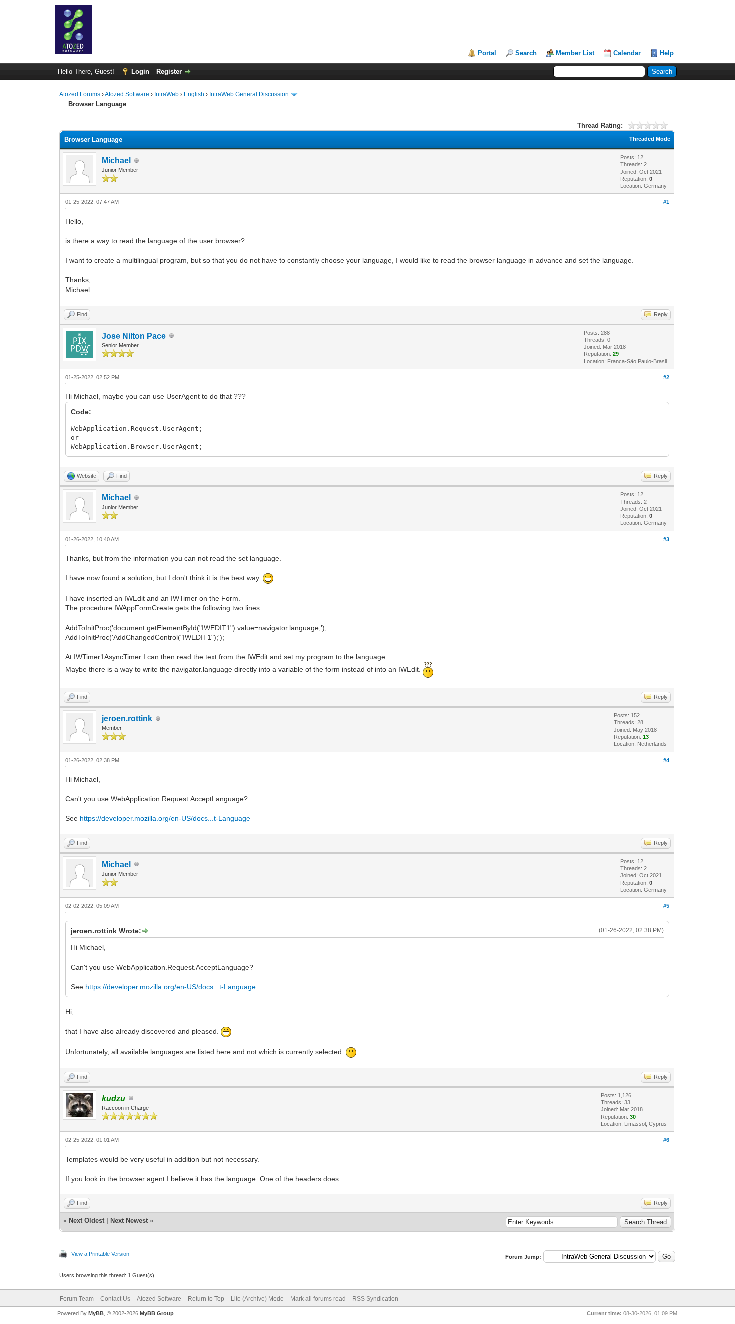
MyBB (96, 1313)
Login (141, 72)
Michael (116, 160)
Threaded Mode (650, 139)
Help (667, 53)
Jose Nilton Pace (134, 336)
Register (169, 72)
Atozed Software (127, 94)
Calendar (627, 53)
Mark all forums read (318, 1299)
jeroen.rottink (127, 718)
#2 (667, 377)
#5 (667, 906)
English (194, 94)
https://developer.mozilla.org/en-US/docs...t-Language (165, 818)
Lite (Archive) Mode (257, 1299)
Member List (575, 53)
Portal (487, 53)
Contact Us (115, 1299)
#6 (667, 1140)
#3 (667, 539)
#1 (667, 202)
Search (526, 53)
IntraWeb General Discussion (249, 94)
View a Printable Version (101, 1254)
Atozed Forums (80, 94)
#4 (667, 761)
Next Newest (129, 1220)
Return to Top (206, 1299)
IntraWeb (166, 94)
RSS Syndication (375, 1299)
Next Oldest (86, 1220)
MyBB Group (157, 1313)
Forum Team (77, 1299)
